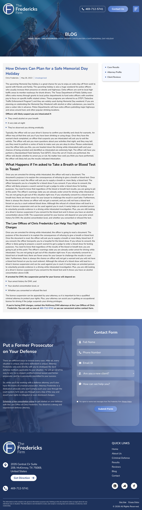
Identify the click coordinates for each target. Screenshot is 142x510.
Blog (37, 38)
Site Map (122, 502)
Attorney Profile (114, 72)
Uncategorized (49, 38)
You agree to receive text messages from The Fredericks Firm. (105, 402)
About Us (117, 453)
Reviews (116, 466)
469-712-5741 (94, 9)
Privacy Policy (127, 402)
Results (116, 462)
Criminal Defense (121, 457)
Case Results (113, 67)
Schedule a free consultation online (18, 401)
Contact (116, 475)
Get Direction (22, 478)
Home (31, 38)
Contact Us (118, 9)
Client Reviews (114, 77)
